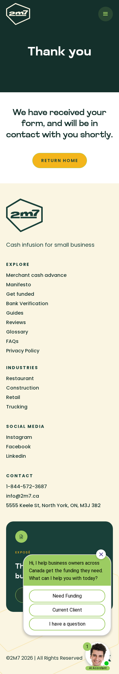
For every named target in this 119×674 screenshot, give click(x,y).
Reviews (16, 322)
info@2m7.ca (22, 495)
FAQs (12, 341)
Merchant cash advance (36, 275)
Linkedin (16, 456)
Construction (22, 387)
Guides (14, 312)
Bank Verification (27, 303)
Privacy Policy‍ (22, 350)
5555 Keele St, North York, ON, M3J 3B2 (53, 505)
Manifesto (18, 284)
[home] (18, 14)
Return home (59, 160)
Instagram (19, 437)
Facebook (18, 446)
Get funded (20, 294)
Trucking (16, 406)
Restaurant (20, 378)
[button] (105, 14)
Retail (13, 397)
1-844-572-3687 (26, 486)
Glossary (17, 331)
